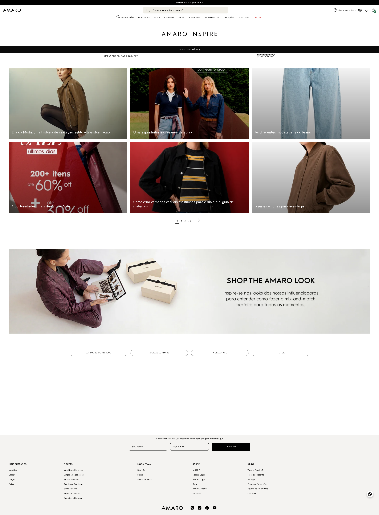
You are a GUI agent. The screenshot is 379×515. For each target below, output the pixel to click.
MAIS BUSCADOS (18, 464)
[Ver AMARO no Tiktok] (200, 508)
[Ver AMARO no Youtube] (214, 508)
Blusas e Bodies (71, 479)
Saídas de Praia (144, 479)
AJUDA (251, 464)
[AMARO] (12, 10)
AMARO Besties (199, 488)
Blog (194, 484)
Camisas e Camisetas (73, 484)
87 (191, 220)
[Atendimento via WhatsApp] (370, 494)
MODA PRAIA (144, 464)
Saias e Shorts (70, 488)
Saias (11, 484)
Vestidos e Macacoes (73, 470)
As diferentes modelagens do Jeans (283, 132)
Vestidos (13, 470)
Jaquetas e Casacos (73, 498)
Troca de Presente (256, 474)
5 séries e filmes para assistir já (279, 206)
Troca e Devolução (256, 470)
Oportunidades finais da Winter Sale (41, 206)
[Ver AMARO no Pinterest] (207, 508)
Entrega (251, 479)
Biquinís (141, 470)
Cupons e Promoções (257, 484)
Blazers (12, 474)
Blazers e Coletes (72, 493)
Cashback (252, 493)
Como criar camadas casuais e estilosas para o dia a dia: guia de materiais (183, 204)
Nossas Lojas (198, 474)
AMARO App (198, 479)
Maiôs (140, 474)
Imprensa (196, 493)
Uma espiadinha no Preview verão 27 (163, 132)
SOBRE (196, 464)
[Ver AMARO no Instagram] (192, 508)
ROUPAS (68, 464)
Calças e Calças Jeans (74, 474)
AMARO (196, 470)
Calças (12, 479)
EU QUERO (231, 447)
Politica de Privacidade (258, 488)
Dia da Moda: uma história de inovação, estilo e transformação (61, 132)
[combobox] (185, 10)
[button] (229, 17)
